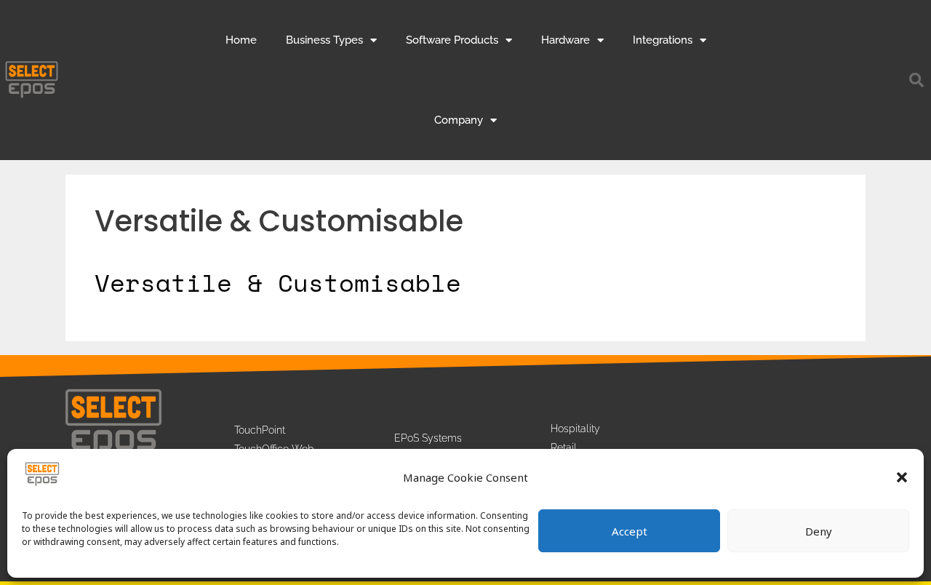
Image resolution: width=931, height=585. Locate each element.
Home (241, 40)
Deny (818, 531)
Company (458, 120)
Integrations (662, 40)
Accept (629, 531)
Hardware (565, 40)
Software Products (452, 40)
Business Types (324, 40)
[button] (902, 477)
